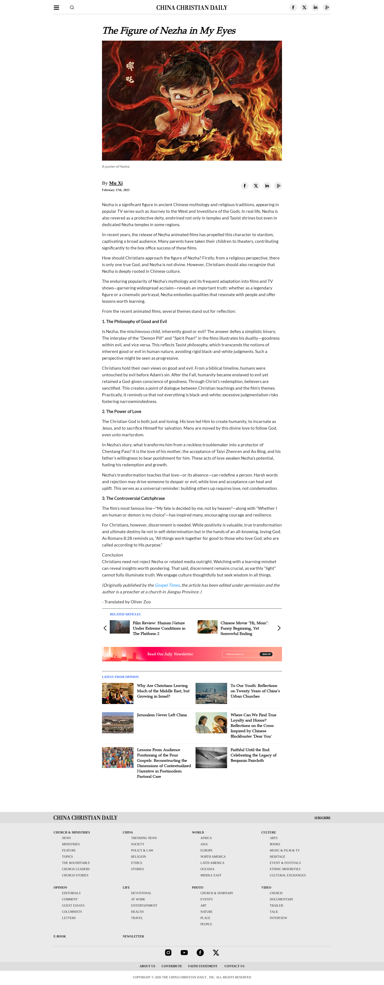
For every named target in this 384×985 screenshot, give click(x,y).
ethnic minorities (285, 869)
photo (197, 887)
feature (69, 850)
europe (206, 850)
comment (70, 899)
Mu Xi (116, 183)
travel (137, 918)
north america (213, 856)
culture (268, 832)
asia (204, 844)
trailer (276, 905)
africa (206, 838)
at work (138, 899)
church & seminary (216, 893)
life (126, 887)
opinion (60, 887)
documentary (281, 899)
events (206, 899)
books (275, 844)
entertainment (144, 905)
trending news (144, 838)
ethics (136, 863)
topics (67, 856)
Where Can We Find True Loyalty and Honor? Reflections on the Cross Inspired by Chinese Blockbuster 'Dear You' (253, 725)
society (137, 844)
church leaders (76, 869)
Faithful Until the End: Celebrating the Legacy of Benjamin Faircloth (253, 755)
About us (147, 966)
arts (274, 838)
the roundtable (76, 863)
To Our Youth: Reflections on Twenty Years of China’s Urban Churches (255, 691)
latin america (212, 863)
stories (137, 869)
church (276, 893)
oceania (207, 869)
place (205, 918)
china (128, 832)
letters (69, 918)
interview (278, 918)
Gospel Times (167, 585)
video (266, 887)
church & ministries (72, 832)
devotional (141, 893)
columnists (72, 911)
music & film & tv (285, 850)
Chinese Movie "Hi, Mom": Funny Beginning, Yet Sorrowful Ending (245, 628)
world (198, 832)
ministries (71, 844)
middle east (211, 875)
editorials (71, 893)
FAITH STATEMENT (202, 966)
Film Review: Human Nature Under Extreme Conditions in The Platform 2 (159, 628)
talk (274, 911)
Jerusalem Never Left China (162, 714)
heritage (277, 856)
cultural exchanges (288, 875)
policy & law (142, 850)
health (137, 911)
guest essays (73, 905)
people (206, 924)
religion (138, 856)
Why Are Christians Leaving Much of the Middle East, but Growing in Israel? (163, 691)
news (66, 838)
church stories (75, 875)
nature (206, 911)
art (203, 905)
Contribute (172, 966)
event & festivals (285, 863)
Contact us (234, 966)
